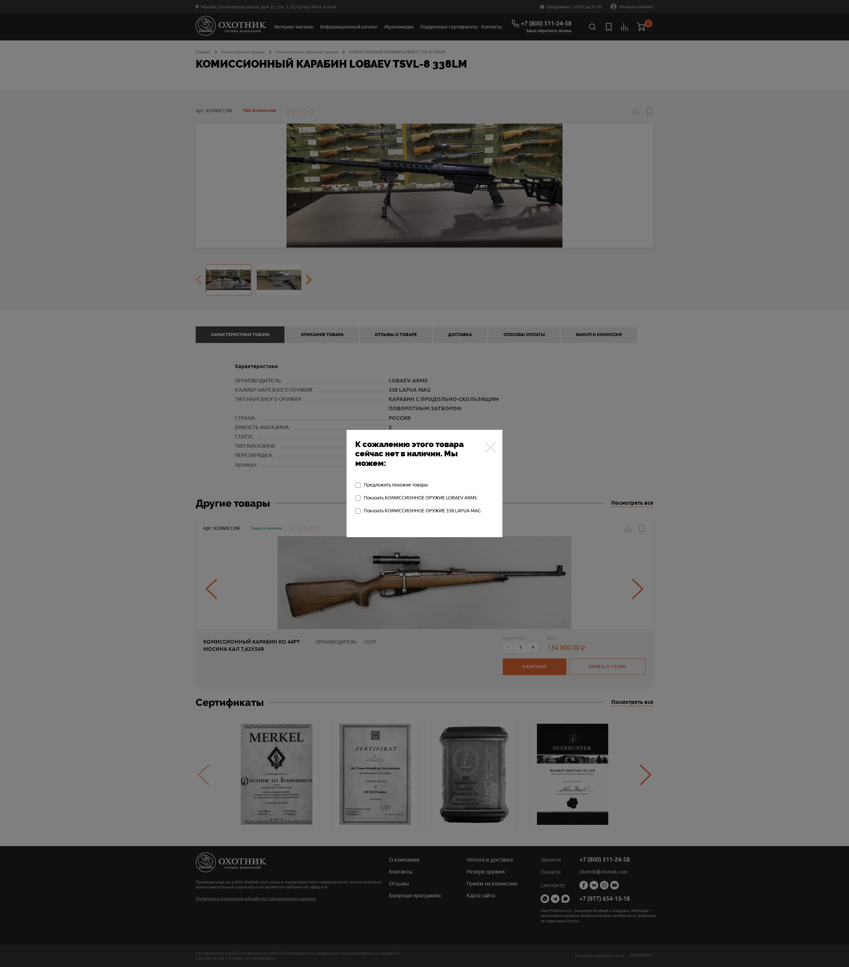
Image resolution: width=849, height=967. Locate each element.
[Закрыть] (490, 447)
